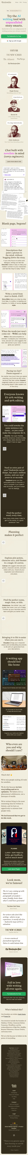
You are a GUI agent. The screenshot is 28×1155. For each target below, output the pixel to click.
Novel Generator (11, 1066)
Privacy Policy (14, 1118)
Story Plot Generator (14, 1057)
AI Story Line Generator (14, 1074)
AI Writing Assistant (14, 1076)
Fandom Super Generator (14, 1051)
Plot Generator (18, 1055)
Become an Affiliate (14, 1106)
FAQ (20, 2)
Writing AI (9, 1068)
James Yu (7, 1016)
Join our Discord (14, 1104)
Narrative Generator (10, 1058)
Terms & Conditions (14, 1116)
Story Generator (10, 1055)
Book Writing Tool (11, 1067)
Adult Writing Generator (14, 1061)
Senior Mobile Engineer (11, 1126)
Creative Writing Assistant (14, 1050)
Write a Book (18, 1053)
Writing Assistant (14, 1049)
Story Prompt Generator (14, 1070)
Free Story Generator (14, 1075)
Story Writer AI (14, 1063)
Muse (16, 2)
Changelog (14, 1092)
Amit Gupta (22, 1014)
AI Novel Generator (11, 1053)
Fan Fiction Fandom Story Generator (14, 1065)
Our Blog (14, 1096)
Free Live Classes (14, 1094)
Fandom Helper (17, 1054)
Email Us (14, 1110)
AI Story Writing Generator (14, 1062)
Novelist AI (18, 1067)
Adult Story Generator (16, 1068)
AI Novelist (16, 1048)
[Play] (13, 763)
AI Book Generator (18, 1058)
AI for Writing (10, 1054)
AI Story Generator (14, 1071)
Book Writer (17, 1066)
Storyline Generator (14, 1059)
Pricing (25, 2)
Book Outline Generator (14, 1072)
